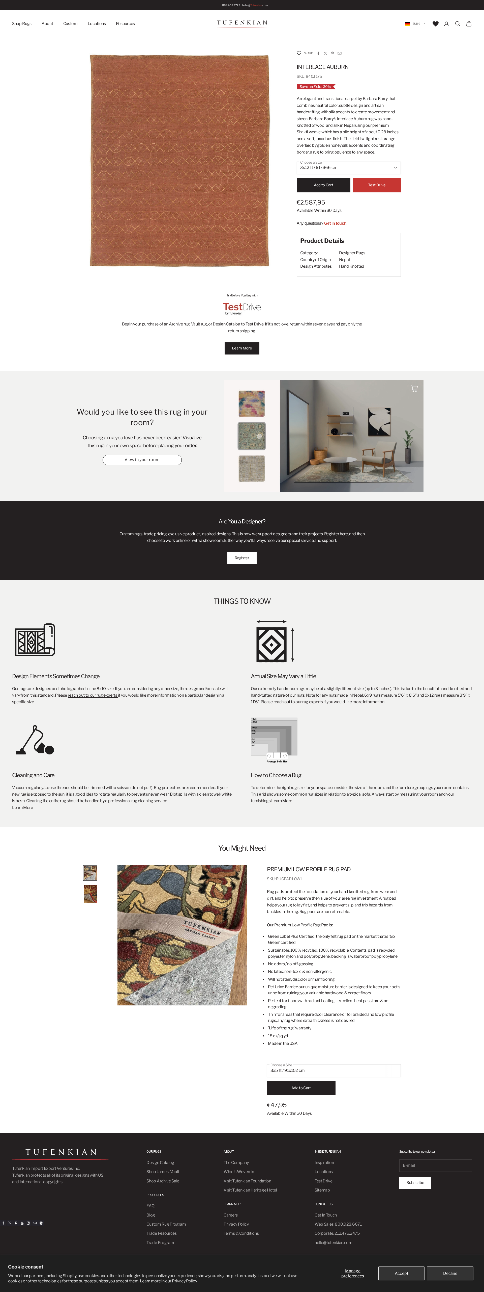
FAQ (150, 1205)
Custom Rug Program (166, 1224)
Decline (450, 1273)
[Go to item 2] (90, 894)
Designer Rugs (352, 252)
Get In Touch (326, 1215)
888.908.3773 (231, 5)
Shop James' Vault (162, 1171)
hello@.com (255, 5)
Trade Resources (161, 1233)
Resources (125, 23)
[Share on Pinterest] (332, 53)
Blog (150, 1215)
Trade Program (160, 1242)
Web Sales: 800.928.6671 (338, 1224)
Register (242, 558)
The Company (236, 1162)
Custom (70, 23)
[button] (299, 53)
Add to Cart (323, 185)
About (47, 23)
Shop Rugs (22, 23)
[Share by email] (340, 53)
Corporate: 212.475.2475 (337, 1233)
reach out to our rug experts (93, 695)
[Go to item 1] (90, 873)
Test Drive (376, 185)
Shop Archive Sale (162, 1181)
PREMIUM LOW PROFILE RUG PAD (309, 869)
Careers (231, 1215)
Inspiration (324, 1162)
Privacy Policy (184, 1281)
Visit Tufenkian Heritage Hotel (250, 1190)
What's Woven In (239, 1171)
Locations (97, 23)
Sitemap (322, 1190)
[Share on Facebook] (318, 53)
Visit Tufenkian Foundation (247, 1181)
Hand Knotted (351, 266)
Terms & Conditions (241, 1233)
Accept (401, 1273)
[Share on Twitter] (325, 53)
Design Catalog (160, 1162)
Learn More (242, 348)
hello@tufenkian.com (333, 1242)
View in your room (142, 459)
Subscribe (415, 1182)
